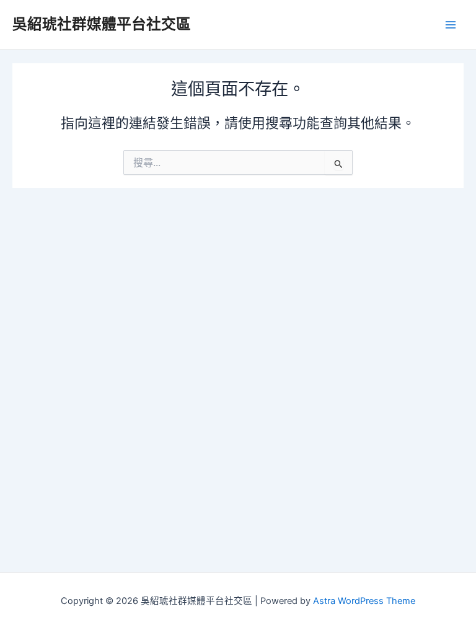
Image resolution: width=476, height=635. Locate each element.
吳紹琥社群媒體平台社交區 (101, 24)
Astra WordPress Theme (364, 600)
